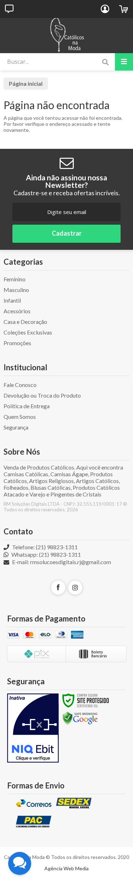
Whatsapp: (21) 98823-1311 (45, 554)
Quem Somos (20, 416)
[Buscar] (105, 62)
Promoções (17, 342)
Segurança (16, 427)
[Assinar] (66, 234)
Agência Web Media (66, 868)
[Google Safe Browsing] (80, 718)
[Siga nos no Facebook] (58, 587)
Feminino (15, 279)
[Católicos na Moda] (66, 35)
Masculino (16, 289)
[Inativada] (33, 728)
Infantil (12, 300)
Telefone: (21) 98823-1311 (44, 547)
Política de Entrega (27, 406)
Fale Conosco (20, 384)
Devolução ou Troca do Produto (42, 395)
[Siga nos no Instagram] (75, 587)
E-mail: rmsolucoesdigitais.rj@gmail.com (61, 561)
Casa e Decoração (25, 321)
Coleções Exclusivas (28, 332)
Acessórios (17, 311)
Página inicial (26, 83)
